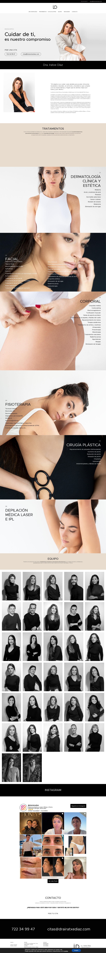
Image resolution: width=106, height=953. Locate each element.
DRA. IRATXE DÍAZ (33, 11)
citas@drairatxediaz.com (96, 1)
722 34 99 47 (84, 1)
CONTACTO (74, 11)
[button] (31, 823)
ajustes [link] (66, 951)
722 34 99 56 (45, 945)
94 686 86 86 (45, 943)
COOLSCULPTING (52, 11)
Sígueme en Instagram (78, 806)
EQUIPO (60, 11)
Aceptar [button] (76, 950)
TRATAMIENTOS (43, 11)
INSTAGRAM (67, 11)
